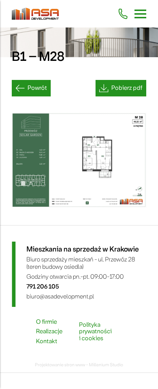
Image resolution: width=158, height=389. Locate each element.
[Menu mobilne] (140, 14)
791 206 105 (42, 286)
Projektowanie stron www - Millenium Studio (79, 365)
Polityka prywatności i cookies (95, 332)
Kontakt (46, 341)
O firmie (46, 322)
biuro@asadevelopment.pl (60, 296)
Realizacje (49, 331)
